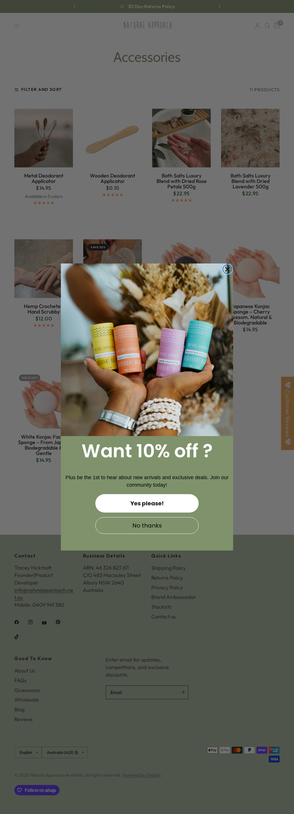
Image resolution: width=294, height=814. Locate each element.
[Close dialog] (227, 269)
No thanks (147, 525)
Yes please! (147, 503)
